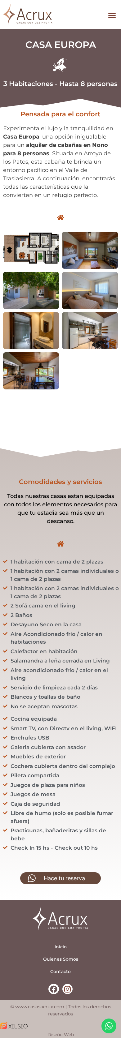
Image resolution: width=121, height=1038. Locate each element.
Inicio (61, 947)
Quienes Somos (60, 959)
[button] (112, 15)
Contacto (60, 971)
